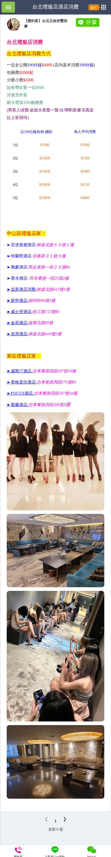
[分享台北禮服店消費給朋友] (88, 25)
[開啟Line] (13, 30)
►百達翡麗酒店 (21, 245)
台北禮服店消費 (25, 42)
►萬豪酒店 (17, 267)
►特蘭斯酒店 (19, 256)
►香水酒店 (17, 278)
